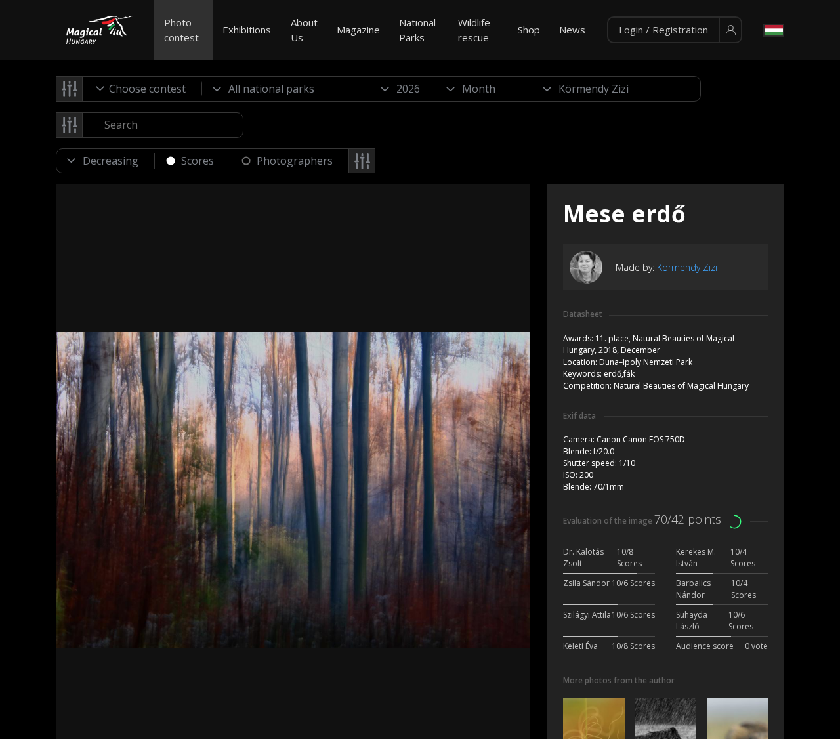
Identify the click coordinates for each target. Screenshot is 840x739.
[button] (674, 30)
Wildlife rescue (474, 30)
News (572, 29)
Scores (197, 161)
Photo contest (181, 30)
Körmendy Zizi (687, 267)
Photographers (295, 161)
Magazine (358, 29)
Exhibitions (246, 29)
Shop (529, 29)
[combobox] (142, 88)
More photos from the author (619, 680)
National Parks (417, 30)
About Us (304, 30)
